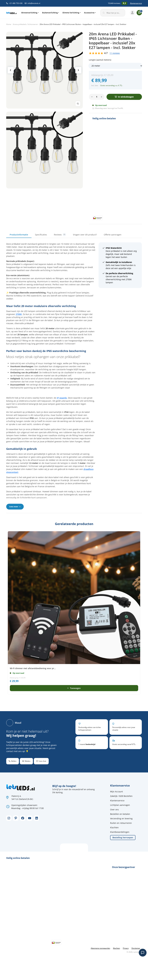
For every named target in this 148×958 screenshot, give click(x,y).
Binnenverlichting (29, 12)
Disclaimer (136, 948)
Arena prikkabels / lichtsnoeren (25, 24)
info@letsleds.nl (33, 3)
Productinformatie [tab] (19, 234)
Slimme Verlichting (70, 12)
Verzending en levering (121, 818)
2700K (19, 314)
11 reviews (115, 53)
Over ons (114, 809)
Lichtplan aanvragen (120, 805)
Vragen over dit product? (85, 234)
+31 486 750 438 (15, 3)
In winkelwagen (126, 96)
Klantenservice (136, 3)
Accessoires (89, 12)
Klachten (114, 827)
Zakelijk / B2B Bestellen (121, 796)
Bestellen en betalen (120, 814)
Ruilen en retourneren (121, 823)
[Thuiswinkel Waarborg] (97, 217)
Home (8, 24)
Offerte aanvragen (112, 234)
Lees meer (13, 506)
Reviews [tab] (59, 234)
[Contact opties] (143, 953)
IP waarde (62, 397)
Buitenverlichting (50, 12)
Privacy (126, 948)
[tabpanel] (74, 376)
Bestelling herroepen (122, 837)
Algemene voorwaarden (100, 948)
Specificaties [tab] (41, 234)
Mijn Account (116, 791)
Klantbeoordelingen (119, 832)
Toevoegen (75, 688)
